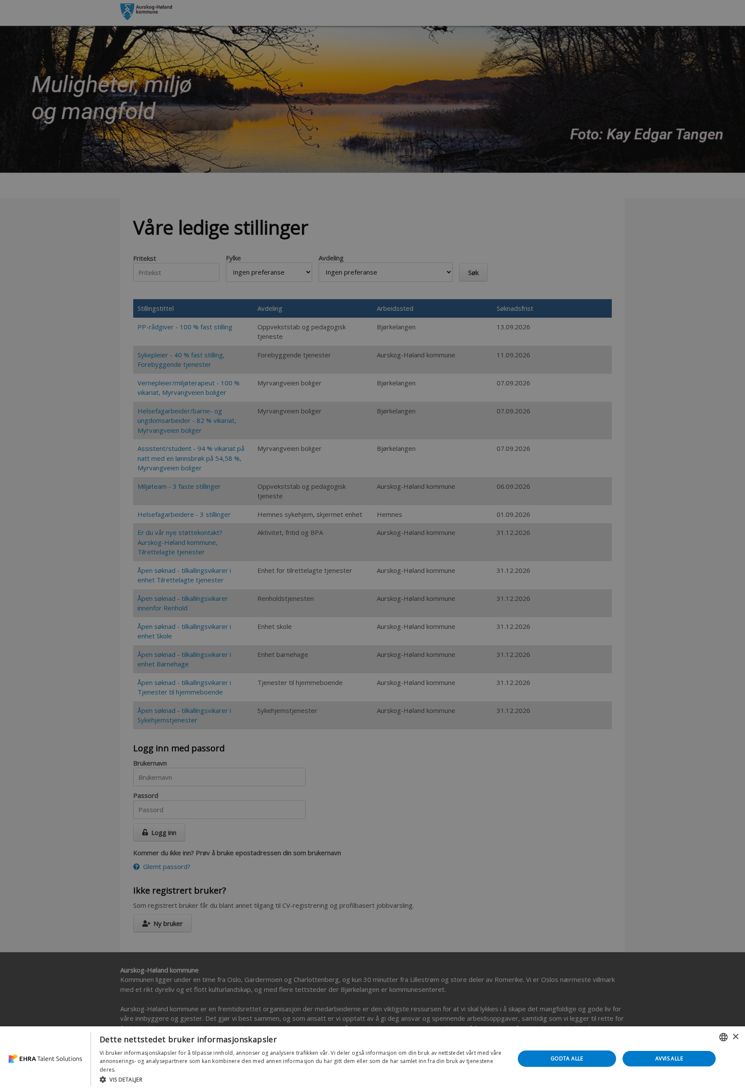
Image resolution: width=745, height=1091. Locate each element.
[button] (301, 1079)
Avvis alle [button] (669, 1058)
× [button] (735, 1037)
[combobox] (723, 1037)
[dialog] (372, 1058)
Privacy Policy (134, 1069)
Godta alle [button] (567, 1058)
